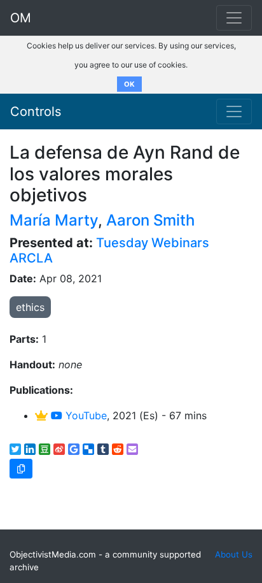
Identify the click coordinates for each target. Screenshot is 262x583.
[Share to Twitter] (15, 449)
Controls (35, 111)
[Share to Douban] (44, 449)
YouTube (84, 415)
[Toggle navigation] (234, 111)
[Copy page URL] (21, 469)
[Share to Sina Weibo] (59, 449)
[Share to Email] (132, 449)
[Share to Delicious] (88, 449)
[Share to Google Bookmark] (73, 449)
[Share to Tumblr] (103, 449)
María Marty (54, 220)
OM (20, 17)
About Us (233, 554)
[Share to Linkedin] (30, 449)
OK (129, 84)
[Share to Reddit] (117, 449)
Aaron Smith (150, 220)
